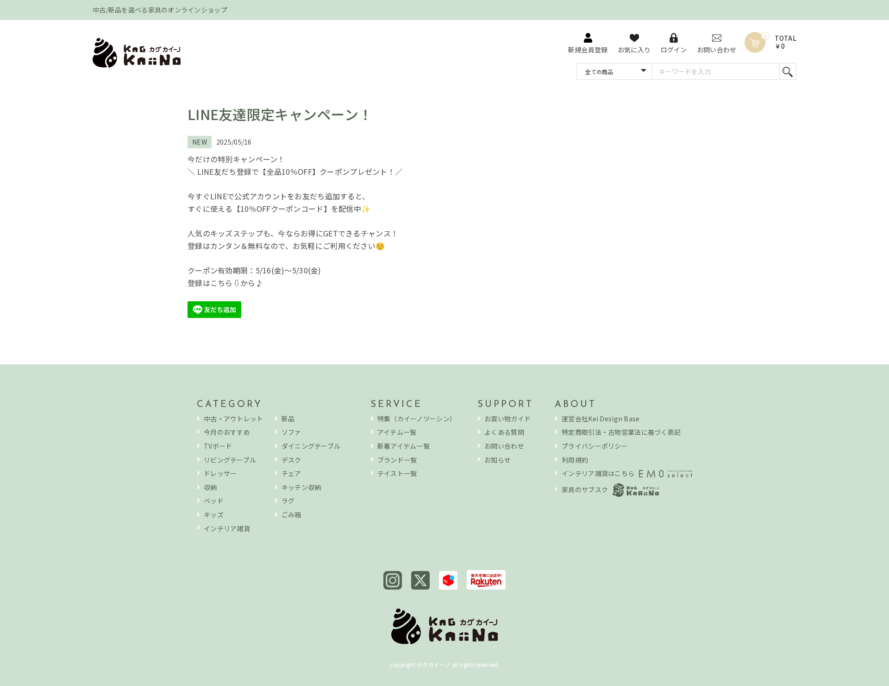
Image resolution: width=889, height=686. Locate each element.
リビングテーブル (230, 460)
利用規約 (575, 460)
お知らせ (497, 460)
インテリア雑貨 (227, 528)
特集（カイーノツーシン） (416, 418)
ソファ (291, 432)
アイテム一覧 (397, 432)
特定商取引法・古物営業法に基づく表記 (621, 432)
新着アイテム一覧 (403, 446)
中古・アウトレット (233, 418)
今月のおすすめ (227, 432)
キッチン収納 (301, 487)
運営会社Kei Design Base (600, 418)
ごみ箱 (291, 514)
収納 (210, 487)
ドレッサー (220, 473)
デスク (291, 460)
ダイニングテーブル (311, 446)
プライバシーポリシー (595, 446)
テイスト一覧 (397, 473)
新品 (288, 418)
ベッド (214, 500)
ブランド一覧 (397, 460)
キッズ (214, 514)
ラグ (288, 500)
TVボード (218, 446)
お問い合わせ (504, 446)
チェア (291, 473)
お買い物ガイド (507, 418)
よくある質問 (504, 432)
